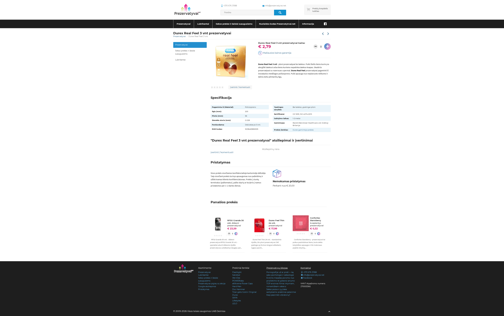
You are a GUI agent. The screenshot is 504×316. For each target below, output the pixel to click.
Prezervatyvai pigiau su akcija (211, 283)
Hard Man (236, 286)
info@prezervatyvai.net (275, 5)
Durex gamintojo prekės (303, 130)
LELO (234, 303)
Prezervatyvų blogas (277, 268)
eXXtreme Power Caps (242, 283)
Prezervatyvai (184, 24)
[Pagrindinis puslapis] (187, 9)
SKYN (234, 298)
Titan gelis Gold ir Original (244, 292)
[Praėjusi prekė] (323, 34)
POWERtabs (238, 281)
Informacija (308, 24)
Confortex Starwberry (317, 222)
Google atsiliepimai (207, 286)
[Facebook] (325, 24)
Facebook (307, 278)
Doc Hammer (238, 289)
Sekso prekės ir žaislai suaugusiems (234, 24)
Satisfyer (236, 275)
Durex (235, 295)
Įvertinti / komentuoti (240, 87)
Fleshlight (237, 272)
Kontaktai (306, 268)
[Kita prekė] (328, 34)
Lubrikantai (203, 24)
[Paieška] (280, 12)
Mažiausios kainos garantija (276, 53)
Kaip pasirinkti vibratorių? (278, 295)
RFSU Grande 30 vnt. (235, 223)
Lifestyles (236, 300)
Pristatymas (203, 289)
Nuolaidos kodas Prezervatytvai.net (277, 24)
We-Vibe (236, 278)
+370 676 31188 (230, 5)
